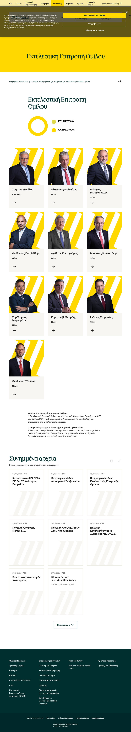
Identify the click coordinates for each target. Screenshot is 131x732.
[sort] (120, 460)
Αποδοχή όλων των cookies (94, 15)
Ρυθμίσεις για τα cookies (94, 30)
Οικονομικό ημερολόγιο (49, 680)
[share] (120, 81)
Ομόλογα (43, 685)
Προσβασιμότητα (98, 718)
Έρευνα (12, 675)
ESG (11, 685)
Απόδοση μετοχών (47, 675)
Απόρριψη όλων (94, 24)
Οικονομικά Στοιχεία (48, 665)
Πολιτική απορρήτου (65, 718)
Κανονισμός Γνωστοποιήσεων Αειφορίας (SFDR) (17, 693)
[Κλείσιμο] (127, 12)
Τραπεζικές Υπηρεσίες (108, 665)
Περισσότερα (63, 624)
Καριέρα (13, 670)
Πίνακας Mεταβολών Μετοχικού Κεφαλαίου (49, 691)
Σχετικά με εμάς (16, 665)
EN (10, 3)
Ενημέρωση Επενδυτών (18, 81)
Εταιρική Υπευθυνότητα (19, 680)
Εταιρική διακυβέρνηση (49, 670)
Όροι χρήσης (50, 718)
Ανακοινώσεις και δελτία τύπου (79, 667)
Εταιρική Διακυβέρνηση (40, 81)
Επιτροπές (58, 81)
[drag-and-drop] (112, 460)
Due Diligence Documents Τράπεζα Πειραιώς (48, 700)
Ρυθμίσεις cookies (82, 718)
